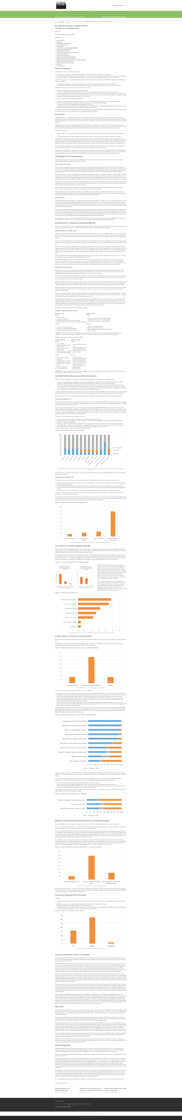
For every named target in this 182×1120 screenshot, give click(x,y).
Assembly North (81, 16)
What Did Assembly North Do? (63, 50)
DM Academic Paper (107, 21)
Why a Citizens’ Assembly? (62, 44)
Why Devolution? (60, 46)
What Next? (59, 64)
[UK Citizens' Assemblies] (65, 5)
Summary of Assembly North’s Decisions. (65, 61)
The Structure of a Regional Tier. (63, 55)
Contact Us (57, 1106)
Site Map (69, 1106)
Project (68, 1103)
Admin (62, 21)
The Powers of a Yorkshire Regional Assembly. (66, 56)
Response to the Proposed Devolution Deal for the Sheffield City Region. (71, 59)
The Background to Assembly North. (64, 43)
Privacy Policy (63, 1106)
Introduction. (59, 41)
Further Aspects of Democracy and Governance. (66, 58)
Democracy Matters (71, 16)
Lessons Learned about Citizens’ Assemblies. (65, 62)
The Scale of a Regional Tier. (62, 53)
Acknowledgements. (61, 65)
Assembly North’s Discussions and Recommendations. (67, 52)
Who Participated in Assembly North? (64, 49)
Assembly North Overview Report (68, 34)
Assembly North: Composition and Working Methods (67, 47)
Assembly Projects (118, 5)
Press (73, 1103)
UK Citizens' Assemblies (60, 16)
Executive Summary (61, 40)
